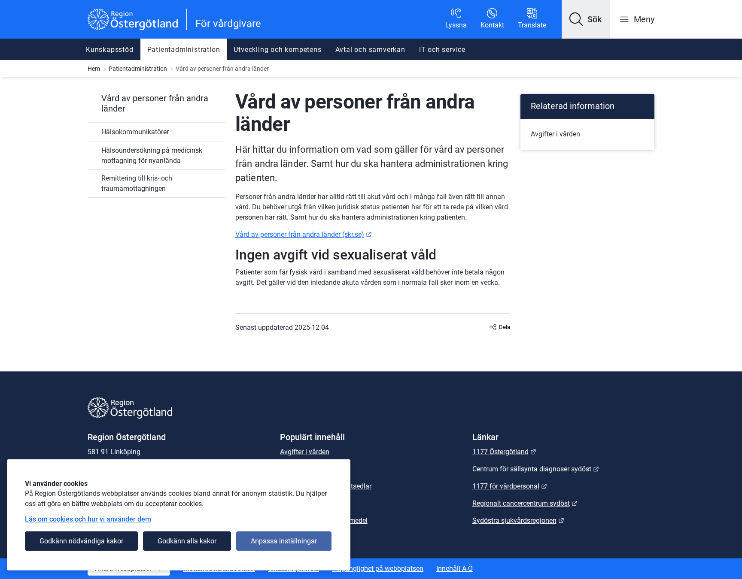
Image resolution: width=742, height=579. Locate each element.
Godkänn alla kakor (187, 541)
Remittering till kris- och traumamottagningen (136, 183)
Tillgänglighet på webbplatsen (377, 568)
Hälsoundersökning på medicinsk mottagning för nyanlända (151, 155)
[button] (586, 19)
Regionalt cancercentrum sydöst (525, 503)
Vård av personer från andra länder (154, 103)
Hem (94, 68)
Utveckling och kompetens (277, 49)
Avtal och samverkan (370, 49)
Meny (644, 19)
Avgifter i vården (555, 134)
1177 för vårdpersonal (509, 486)
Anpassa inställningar (284, 541)
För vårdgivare (228, 24)
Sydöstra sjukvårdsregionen (518, 520)
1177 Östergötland (504, 452)
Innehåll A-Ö (454, 568)
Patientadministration (183, 49)
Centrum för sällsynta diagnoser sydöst (535, 469)
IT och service (442, 49)
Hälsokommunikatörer (135, 132)
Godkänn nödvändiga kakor (81, 541)
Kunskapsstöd (110, 49)
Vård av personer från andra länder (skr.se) (303, 234)
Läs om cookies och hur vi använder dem (88, 519)
